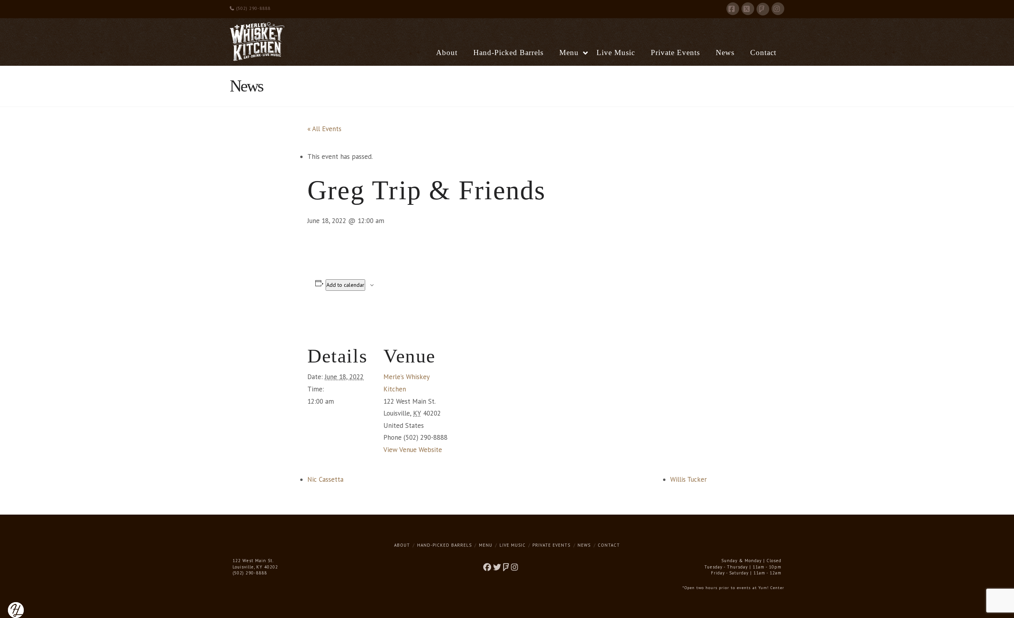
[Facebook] (732, 8)
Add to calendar (345, 284)
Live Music (512, 545)
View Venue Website (412, 449)
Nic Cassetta (325, 479)
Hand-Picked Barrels (444, 545)
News (584, 545)
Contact (609, 545)
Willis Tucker (688, 479)
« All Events (324, 128)
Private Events (551, 545)
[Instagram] (778, 8)
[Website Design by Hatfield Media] (16, 609)
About (402, 545)
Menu (485, 545)
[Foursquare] (763, 9)
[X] (747, 8)
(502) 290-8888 (252, 8)
